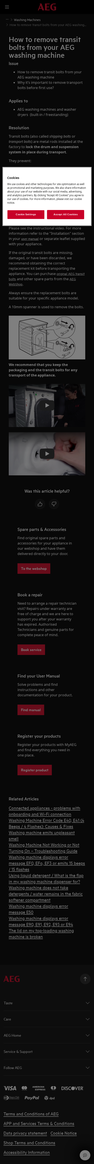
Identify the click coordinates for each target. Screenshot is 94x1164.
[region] (47, 196)
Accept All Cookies (66, 214)
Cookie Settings (26, 214)
